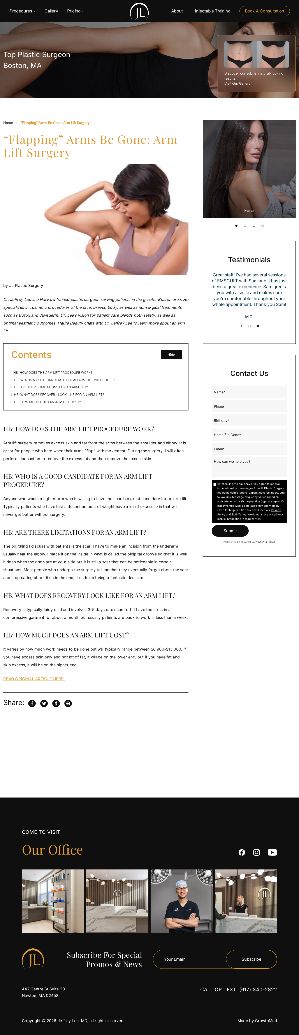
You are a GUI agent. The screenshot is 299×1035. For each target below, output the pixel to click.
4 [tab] (263, 226)
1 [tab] (236, 226)
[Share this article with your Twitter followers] (44, 703)
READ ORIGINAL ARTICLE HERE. (34, 679)
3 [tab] (254, 226)
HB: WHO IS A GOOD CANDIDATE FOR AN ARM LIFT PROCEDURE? (62, 380)
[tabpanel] (249, 169)
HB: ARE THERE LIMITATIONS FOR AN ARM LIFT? (49, 387)
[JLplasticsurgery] (242, 852)
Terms (271, 542)
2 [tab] (245, 226)
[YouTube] (272, 852)
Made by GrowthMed (257, 1020)
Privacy (260, 542)
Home (8, 122)
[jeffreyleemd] (256, 852)
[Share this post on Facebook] (32, 703)
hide (171, 355)
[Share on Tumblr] (56, 703)
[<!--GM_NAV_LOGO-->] (127, 11)
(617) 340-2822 (258, 989)
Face (249, 210)
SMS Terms (239, 514)
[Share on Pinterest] (68, 703)
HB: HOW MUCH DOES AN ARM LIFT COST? (45, 402)
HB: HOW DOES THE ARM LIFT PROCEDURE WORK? (51, 372)
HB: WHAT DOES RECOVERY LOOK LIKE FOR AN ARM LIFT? (57, 395)
